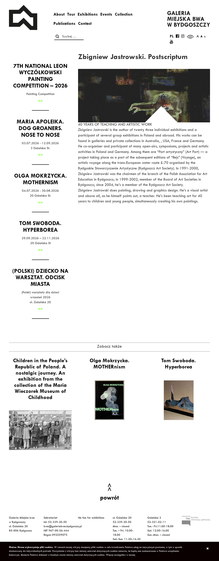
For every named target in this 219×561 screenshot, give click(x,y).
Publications (64, 24)
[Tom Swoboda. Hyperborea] (178, 400)
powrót (109, 498)
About (59, 15)
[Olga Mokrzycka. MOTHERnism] (109, 400)
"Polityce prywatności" (147, 555)
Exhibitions (88, 15)
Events (106, 15)
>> (40, 101)
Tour (71, 15)
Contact (85, 24)
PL (172, 37)
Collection (124, 15)
